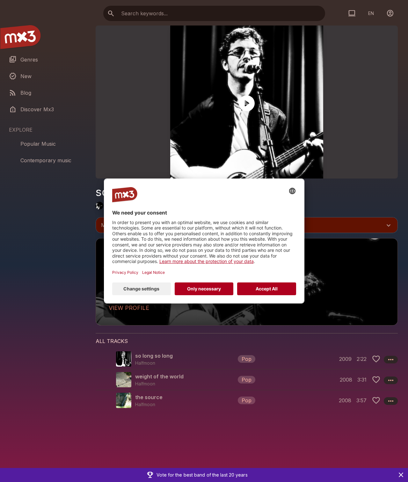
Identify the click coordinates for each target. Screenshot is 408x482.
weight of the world (159, 376)
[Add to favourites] (376, 359)
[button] (247, 359)
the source (149, 397)
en (371, 13)
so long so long (154, 356)
